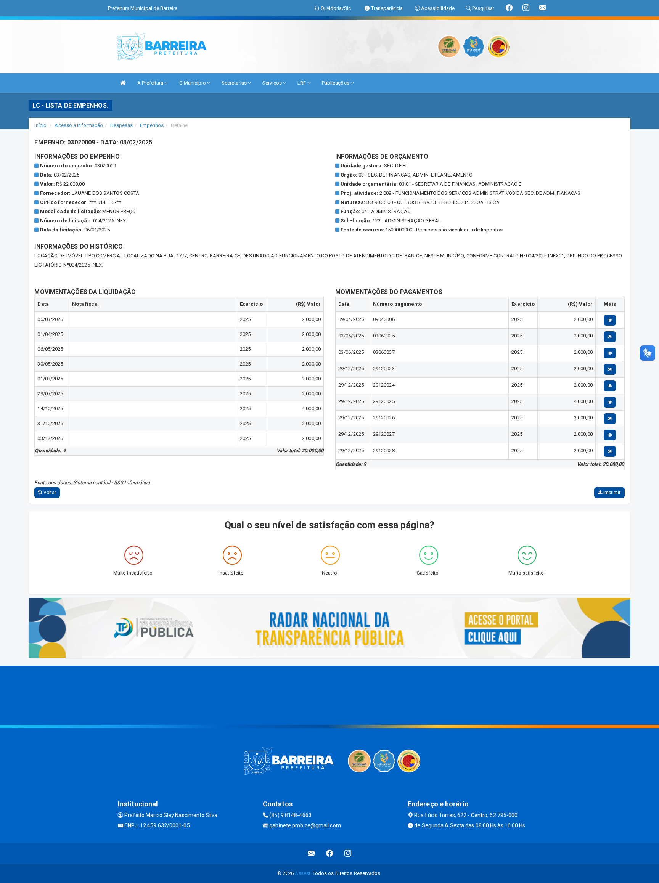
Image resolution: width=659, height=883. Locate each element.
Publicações (336, 83)
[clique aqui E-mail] (311, 853)
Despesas (121, 125)
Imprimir (611, 492)
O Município (193, 83)
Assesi (302, 873)
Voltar (49, 492)
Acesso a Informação (79, 125)
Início (40, 125)
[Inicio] (123, 83)
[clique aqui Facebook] (329, 853)
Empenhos (152, 125)
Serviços (272, 83)
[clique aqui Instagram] (348, 853)
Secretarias (235, 83)
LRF (302, 83)
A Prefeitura (150, 83)
